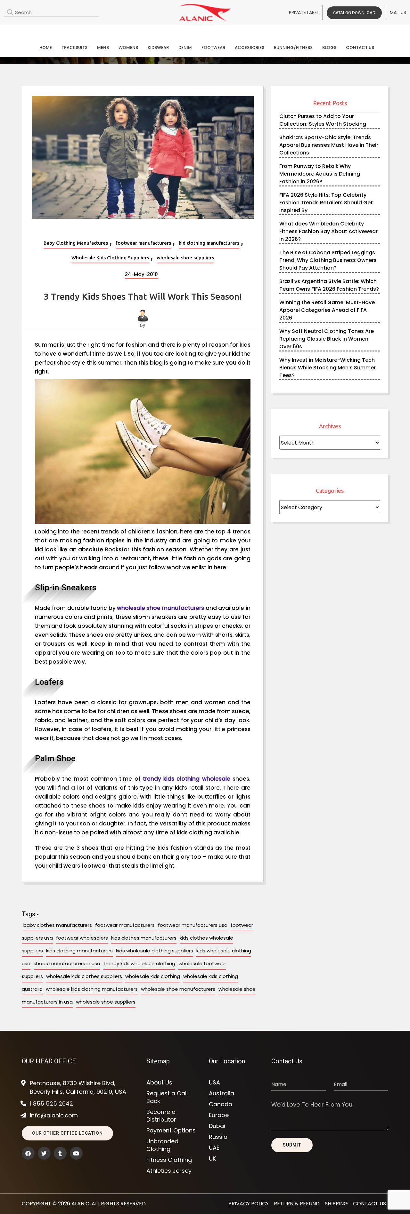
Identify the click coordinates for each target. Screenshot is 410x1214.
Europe (219, 1115)
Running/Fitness (293, 47)
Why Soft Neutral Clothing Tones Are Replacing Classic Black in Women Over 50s (326, 338)
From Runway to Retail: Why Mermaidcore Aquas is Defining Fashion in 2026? (319, 173)
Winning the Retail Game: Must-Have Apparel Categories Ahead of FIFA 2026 (327, 310)
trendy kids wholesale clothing (139, 963)
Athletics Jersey (169, 1171)
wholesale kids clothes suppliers (84, 976)
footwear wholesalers (82, 937)
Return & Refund (297, 1203)
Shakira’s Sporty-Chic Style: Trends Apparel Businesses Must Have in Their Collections (328, 145)
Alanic (80, 1203)
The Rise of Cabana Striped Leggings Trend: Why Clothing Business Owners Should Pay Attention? (328, 260)
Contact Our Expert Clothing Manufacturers (205, 31)
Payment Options (171, 1130)
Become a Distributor (161, 1115)
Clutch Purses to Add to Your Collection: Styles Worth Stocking (322, 120)
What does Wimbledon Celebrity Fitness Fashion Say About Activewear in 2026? (328, 231)
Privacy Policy (248, 1203)
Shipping (336, 1203)
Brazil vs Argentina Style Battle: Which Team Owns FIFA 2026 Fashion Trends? (329, 285)
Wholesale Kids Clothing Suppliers (110, 257)
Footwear (213, 47)
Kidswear (158, 47)
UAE (214, 1148)
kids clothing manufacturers (79, 950)
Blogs (329, 47)
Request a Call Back (167, 1097)
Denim (185, 47)
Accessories (249, 47)
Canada (220, 1104)
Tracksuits (74, 47)
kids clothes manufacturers (143, 937)
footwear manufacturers (143, 243)
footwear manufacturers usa (192, 925)
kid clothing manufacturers (209, 243)
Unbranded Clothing (162, 1145)
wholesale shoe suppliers (185, 257)
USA (214, 1082)
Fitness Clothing (169, 1160)
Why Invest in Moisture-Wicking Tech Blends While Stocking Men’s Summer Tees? (327, 367)
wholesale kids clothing (152, 976)
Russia (218, 1137)
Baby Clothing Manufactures (76, 243)
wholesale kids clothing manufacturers (92, 989)
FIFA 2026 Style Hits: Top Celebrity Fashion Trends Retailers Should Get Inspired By (326, 202)
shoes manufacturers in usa (67, 963)
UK (212, 1159)
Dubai (217, 1126)
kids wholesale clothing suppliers (154, 950)
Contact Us (360, 47)
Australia (221, 1093)
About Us (159, 1082)
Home (45, 47)
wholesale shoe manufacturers (178, 989)
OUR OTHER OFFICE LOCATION (67, 1133)
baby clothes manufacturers (57, 925)
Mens (103, 47)
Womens (128, 47)
